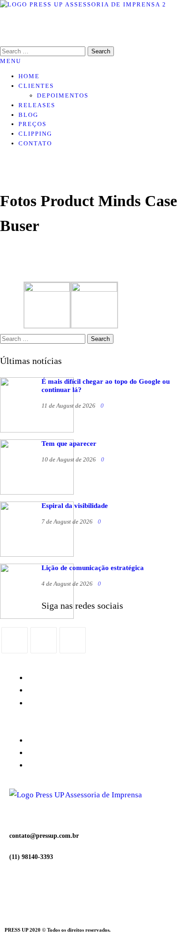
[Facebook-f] (45, 893)
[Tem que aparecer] (37, 492)
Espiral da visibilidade (75, 505)
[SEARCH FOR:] (44, 51)
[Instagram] (43, 640)
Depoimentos (63, 95)
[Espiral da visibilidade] (37, 554)
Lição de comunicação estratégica (93, 567)
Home (29, 76)
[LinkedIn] (72, 640)
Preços (32, 124)
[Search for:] (43, 338)
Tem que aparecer (69, 443)
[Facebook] (14, 640)
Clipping (35, 133)
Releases (36, 105)
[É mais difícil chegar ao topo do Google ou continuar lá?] (37, 430)
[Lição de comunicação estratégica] (37, 616)
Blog (28, 114)
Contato (35, 143)
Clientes (36, 85)
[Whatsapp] (70, 893)
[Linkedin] (95, 893)
